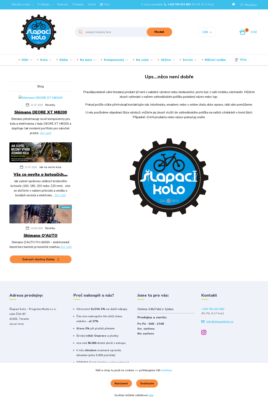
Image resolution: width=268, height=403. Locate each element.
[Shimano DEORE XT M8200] (41, 98)
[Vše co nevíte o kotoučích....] (40, 153)
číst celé (45, 133)
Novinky (50, 105)
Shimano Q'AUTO (40, 235)
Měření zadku (215, 60)
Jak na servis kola (50, 167)
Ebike (63, 60)
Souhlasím (147, 383)
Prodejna (78, 4)
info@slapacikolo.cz (219, 321)
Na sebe (142, 60)
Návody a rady (21, 4)
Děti (25, 60)
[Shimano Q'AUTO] (40, 215)
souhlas (166, 370)
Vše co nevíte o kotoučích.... (40, 174)
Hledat (159, 32)
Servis (92, 4)
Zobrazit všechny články (38, 259)
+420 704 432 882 (179, 4)
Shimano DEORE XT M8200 (40, 112)
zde (151, 395)
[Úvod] (38, 32)
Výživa (166, 60)
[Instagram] (205, 333)
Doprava (62, 4)
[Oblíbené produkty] (234, 4)
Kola (44, 60)
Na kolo (86, 60)
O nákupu (43, 4)
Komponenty (114, 60)
